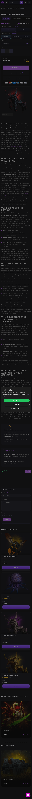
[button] (16, 409)
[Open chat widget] (28, 795)
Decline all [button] (16, 404)
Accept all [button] (16, 400)
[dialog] (16, 399)
